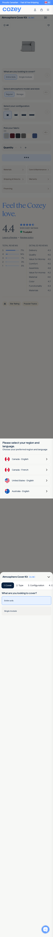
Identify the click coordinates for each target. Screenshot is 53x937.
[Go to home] (11, 10)
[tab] (7, 585)
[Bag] (41, 9)
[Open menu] (48, 9)
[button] (47, 2)
